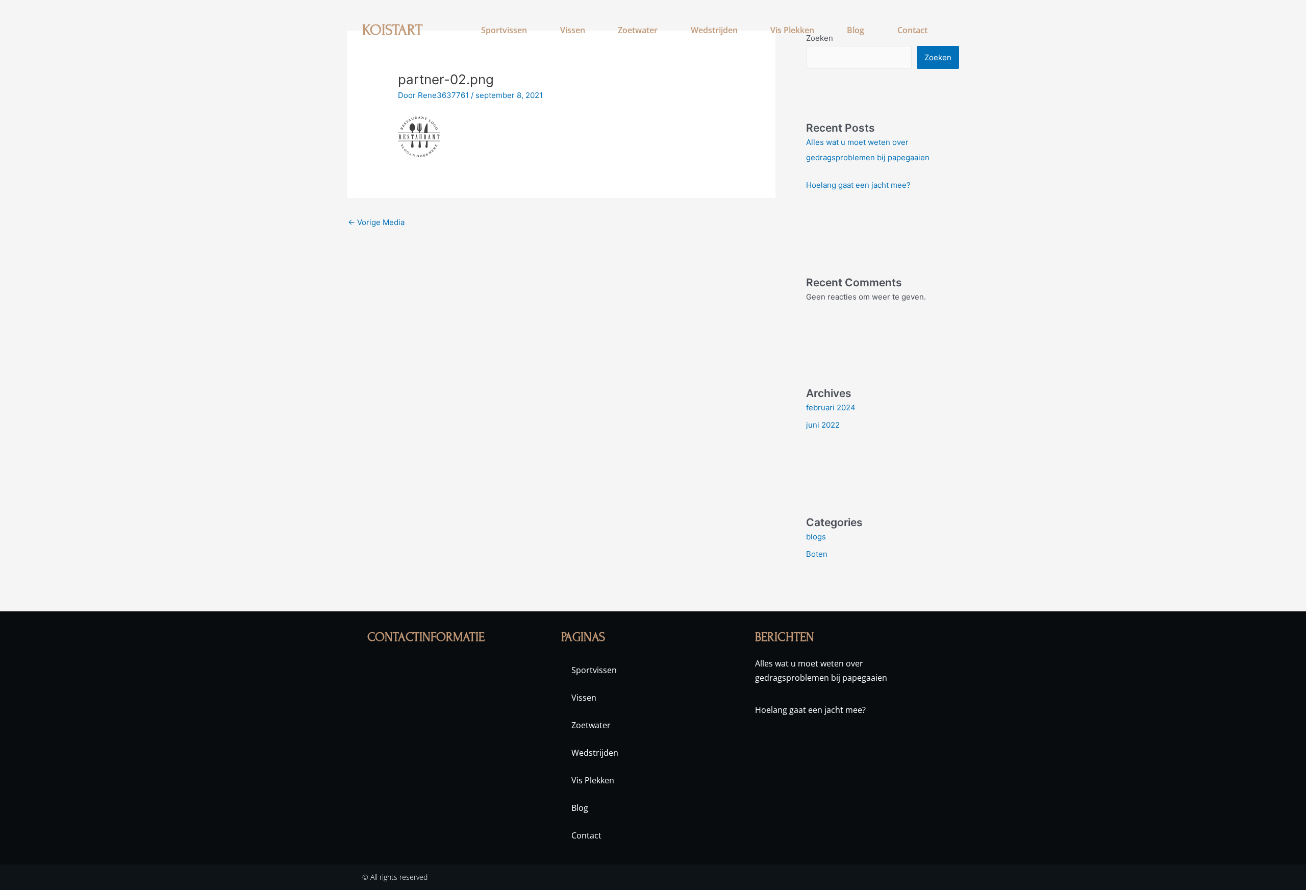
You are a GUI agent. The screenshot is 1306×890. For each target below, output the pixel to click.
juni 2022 (823, 425)
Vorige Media (376, 222)
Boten (816, 554)
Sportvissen (504, 30)
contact (912, 30)
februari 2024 (831, 407)
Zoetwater (638, 30)
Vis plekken (792, 30)
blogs (816, 536)
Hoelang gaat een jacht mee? (858, 185)
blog (855, 30)
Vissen (572, 30)
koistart (392, 30)
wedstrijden (714, 30)
